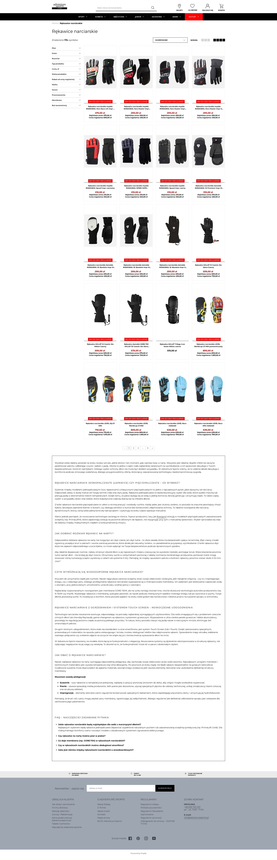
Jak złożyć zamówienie (63, 804)
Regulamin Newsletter (152, 811)
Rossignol (162, 516)
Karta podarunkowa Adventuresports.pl (62, 819)
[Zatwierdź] (153, 7)
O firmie (101, 807)
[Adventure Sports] (59, 6)
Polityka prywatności (151, 807)
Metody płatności (60, 811)
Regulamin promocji (151, 817)
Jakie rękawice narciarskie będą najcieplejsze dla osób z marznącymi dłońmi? (99, 724)
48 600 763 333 (192, 807)
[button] (170, 40)
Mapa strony (103, 817)
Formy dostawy (60, 807)
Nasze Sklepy (104, 804)
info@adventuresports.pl (196, 817)
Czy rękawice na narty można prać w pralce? (81, 736)
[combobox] (122, 7)
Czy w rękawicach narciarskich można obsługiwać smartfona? (91, 745)
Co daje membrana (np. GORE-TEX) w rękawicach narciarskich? (91, 740)
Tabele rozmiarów (61, 823)
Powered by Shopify (138, 853)
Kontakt (101, 814)
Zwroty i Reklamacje (62, 814)
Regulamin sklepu (150, 804)
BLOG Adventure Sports (109, 821)
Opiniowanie (147, 814)
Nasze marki (103, 811)
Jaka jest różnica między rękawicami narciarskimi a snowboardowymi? (96, 750)
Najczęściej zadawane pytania (67, 827)
